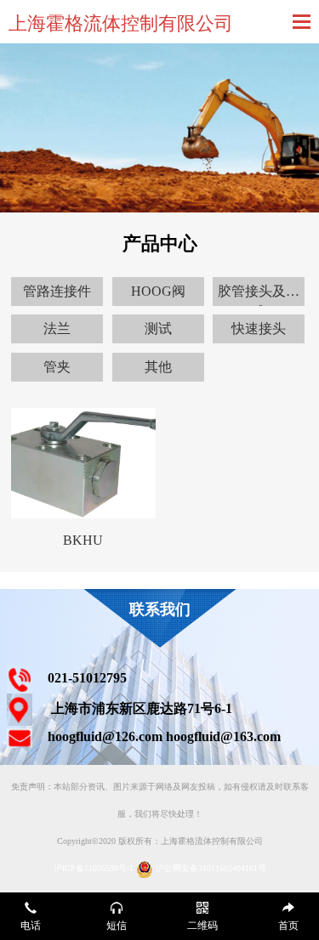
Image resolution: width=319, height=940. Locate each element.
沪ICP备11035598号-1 (94, 868)
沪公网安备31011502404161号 (211, 868)
